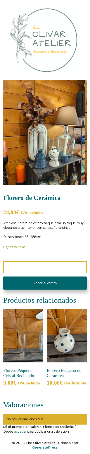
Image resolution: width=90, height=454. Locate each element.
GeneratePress (45, 447)
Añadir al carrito (45, 283)
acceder (20, 432)
